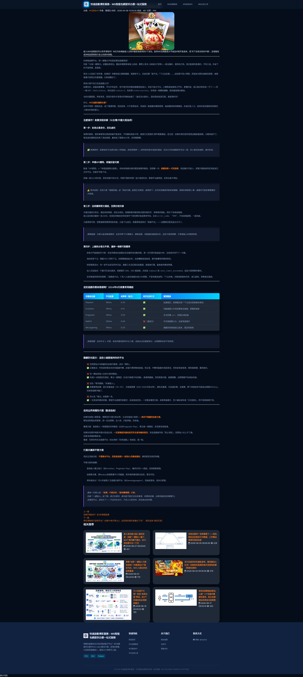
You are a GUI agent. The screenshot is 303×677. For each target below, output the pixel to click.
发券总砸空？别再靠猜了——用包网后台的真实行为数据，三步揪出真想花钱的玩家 (202, 537)
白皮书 (163, 644)
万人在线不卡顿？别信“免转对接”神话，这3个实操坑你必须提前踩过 (140, 597)
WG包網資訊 (172, 4)
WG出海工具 (203, 4)
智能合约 (164, 649)
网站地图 (164, 640)
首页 (160, 4)
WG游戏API (187, 4)
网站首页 (132, 640)
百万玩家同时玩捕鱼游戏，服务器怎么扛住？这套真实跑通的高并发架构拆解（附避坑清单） (201, 565)
